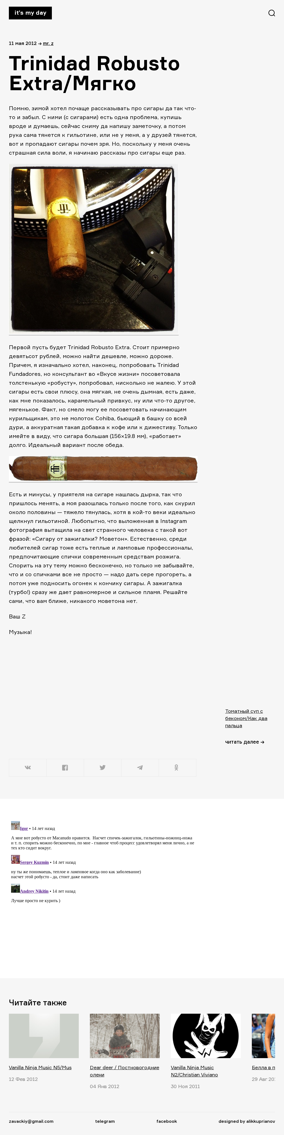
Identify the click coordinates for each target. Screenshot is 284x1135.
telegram (105, 1121)
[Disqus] (103, 888)
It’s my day (30, 12)
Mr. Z (48, 43)
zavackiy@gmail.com (31, 1121)
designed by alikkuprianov (247, 1121)
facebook (166, 1121)
